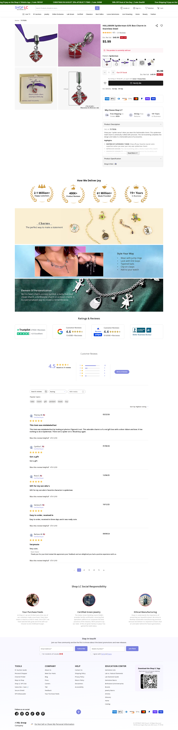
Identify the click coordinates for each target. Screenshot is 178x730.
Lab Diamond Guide (112, 677)
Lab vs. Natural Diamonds (114, 673)
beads (60, 401)
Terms (103, 654)
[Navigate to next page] (104, 570)
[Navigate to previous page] (74, 570)
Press (47, 680)
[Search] (97, 8)
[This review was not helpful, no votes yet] (55, 438)
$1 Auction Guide (21, 670)
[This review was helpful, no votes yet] (51, 438)
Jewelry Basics (110, 690)
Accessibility (79, 687)
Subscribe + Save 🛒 (22, 687)
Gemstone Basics (111, 680)
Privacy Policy (79, 677)
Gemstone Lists (110, 670)
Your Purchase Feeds (52, 694)
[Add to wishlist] (161, 25)
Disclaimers (79, 684)
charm (39, 401)
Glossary (108, 697)
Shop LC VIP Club (20, 684)
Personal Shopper (21, 673)
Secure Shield (19, 690)
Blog (46, 677)
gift (45, 401)
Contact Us (78, 670)
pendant (52, 401)
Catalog (107, 704)
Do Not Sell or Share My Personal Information (54, 724)
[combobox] (65, 8)
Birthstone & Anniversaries (114, 684)
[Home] (25, 8)
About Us (48, 670)
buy (66, 401)
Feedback (48, 690)
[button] (107, 62)
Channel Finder (20, 677)
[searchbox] (37, 391)
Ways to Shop (19, 680)
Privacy (109, 654)
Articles (107, 694)
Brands (107, 687)
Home (107, 701)
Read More (132, 153)
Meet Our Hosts (50, 673)
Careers (47, 684)
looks (32, 401)
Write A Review (122, 372)
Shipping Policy (80, 673)
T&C (46, 687)
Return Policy (79, 680)
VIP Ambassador (20, 694)
